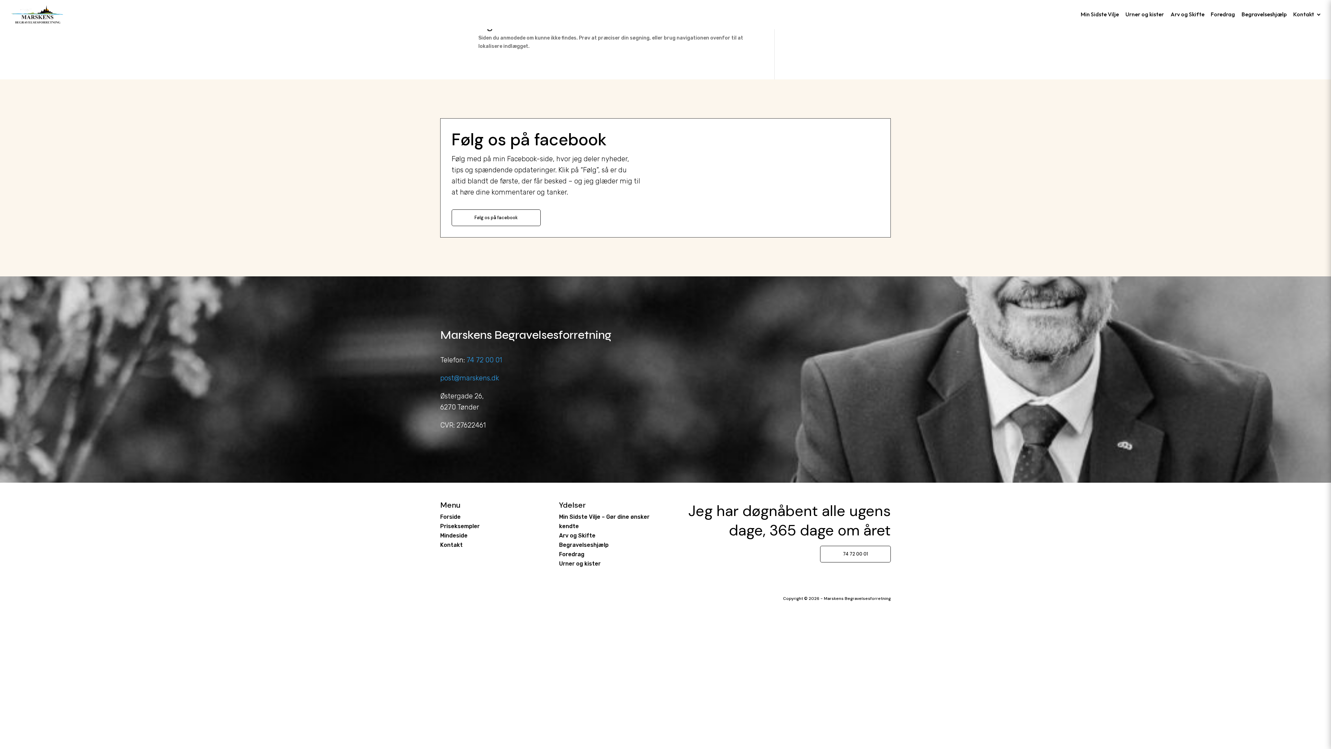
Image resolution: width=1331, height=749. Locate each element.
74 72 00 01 (484, 360)
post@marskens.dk (469, 378)
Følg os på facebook (496, 218)
